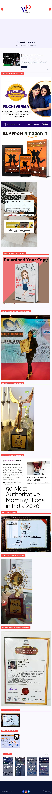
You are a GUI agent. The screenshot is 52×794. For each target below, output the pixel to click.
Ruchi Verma (25, 55)
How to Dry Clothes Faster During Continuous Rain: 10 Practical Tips (8, 764)
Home (17, 45)
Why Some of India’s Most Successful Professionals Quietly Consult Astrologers (43, 763)
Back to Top (47, 791)
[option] (8, 766)
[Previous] (46, 754)
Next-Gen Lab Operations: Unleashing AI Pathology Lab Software (32, 763)
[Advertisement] (26, 29)
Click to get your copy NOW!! (9, 303)
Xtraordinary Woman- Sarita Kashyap (28, 45)
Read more (24, 66)
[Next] (48, 754)
